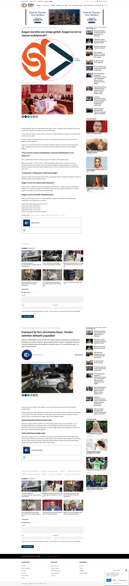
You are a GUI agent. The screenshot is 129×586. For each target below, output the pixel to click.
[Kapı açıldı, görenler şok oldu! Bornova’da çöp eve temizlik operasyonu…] (31, 274)
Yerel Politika (25, 575)
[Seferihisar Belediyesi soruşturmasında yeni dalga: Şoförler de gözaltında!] (31, 255)
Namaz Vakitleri (55, 568)
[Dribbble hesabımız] (55, 556)
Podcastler (46, 5)
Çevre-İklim (98, 5)
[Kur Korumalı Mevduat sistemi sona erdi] (73, 274)
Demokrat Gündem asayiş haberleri (50, 471)
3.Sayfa (77, 362)
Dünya (23, 578)
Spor (69, 5)
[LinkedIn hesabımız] (105, 1)
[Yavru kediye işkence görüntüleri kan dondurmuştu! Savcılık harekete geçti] (52, 274)
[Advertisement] (52, 123)
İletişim (81, 566)
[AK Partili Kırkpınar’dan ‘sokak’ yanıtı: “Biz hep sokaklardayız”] (89, 70)
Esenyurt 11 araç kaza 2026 (74, 471)
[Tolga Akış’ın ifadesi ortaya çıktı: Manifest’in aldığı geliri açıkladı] (89, 42)
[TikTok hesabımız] (99, 1)
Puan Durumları (55, 573)
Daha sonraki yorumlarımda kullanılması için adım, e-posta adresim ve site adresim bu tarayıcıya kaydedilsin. (51, 311)
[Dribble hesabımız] (103, 1)
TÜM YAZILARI (77, 59)
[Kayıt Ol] (102, 5)
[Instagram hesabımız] (95, 1)
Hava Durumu (54, 566)
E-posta (55, 305)
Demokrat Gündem (38, 355)
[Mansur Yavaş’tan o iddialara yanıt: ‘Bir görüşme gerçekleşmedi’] (73, 505)
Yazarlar (81, 570)
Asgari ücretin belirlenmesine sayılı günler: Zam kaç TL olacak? (47, 215)
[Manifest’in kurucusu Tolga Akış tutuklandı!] (89, 49)
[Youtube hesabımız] (97, 1)
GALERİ (25, 1)
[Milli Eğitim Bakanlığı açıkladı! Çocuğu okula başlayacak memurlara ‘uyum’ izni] (73, 255)
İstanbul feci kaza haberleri (56, 474)
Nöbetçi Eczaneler (56, 570)
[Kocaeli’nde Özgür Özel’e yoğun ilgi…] (89, 64)
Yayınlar (53, 575)
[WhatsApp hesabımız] (107, 1)
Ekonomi (58, 5)
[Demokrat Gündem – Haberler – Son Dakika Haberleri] (28, 7)
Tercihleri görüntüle (122, 580)
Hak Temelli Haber (77, 5)
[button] (126, 570)
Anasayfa (39, 5)
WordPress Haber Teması (39, 583)
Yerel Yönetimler (88, 5)
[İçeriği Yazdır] (36, 116)
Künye (120, 583)
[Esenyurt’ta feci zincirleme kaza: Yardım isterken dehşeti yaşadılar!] (52, 255)
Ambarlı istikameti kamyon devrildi (31, 471)
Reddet (114, 580)
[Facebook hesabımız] (91, 1)
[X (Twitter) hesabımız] (93, 1)
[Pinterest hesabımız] (101, 1)
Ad (23, 305)
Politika (65, 5)
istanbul (45, 474)
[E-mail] (24, 230)
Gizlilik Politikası (115, 583)
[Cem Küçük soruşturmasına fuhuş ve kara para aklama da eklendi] (52, 505)
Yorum (24, 295)
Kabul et (109, 580)
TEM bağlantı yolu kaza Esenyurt (73, 474)
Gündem (53, 5)
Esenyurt (63, 471)
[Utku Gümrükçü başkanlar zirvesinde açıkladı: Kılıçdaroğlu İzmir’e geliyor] (89, 55)
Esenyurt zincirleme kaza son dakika (31, 474)
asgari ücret (26, 244)
